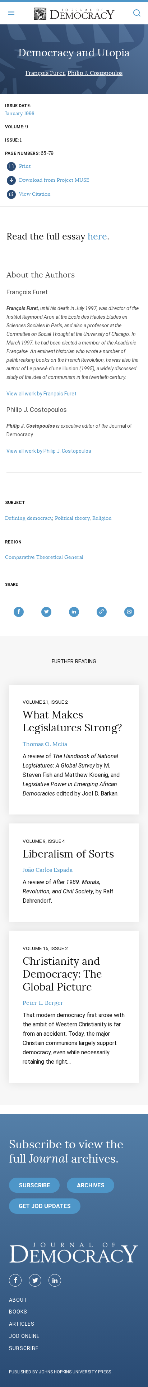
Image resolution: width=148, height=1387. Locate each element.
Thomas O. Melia (45, 744)
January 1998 (19, 113)
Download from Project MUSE (53, 180)
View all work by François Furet (41, 393)
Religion (102, 518)
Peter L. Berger (43, 1003)
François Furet (45, 73)
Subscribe (34, 1185)
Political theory (72, 518)
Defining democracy (28, 518)
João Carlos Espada (48, 870)
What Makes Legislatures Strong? (72, 721)
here (97, 236)
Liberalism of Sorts (68, 853)
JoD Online (24, 1336)
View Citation (34, 194)
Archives (91, 1185)
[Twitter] (35, 1280)
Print (24, 166)
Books (18, 1312)
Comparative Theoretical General (44, 557)
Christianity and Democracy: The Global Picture (62, 974)
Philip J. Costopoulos (95, 73)
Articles (21, 1324)
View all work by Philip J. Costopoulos (48, 451)
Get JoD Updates (45, 1206)
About (18, 1300)
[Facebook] (15, 1280)
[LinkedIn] (54, 1280)
